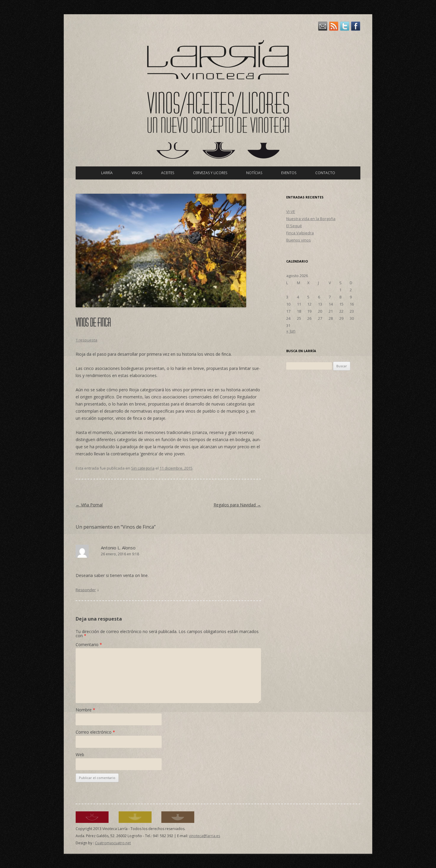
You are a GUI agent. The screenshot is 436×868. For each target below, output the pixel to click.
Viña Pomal (89, 505)
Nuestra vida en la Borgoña (310, 218)
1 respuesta (86, 340)
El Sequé (294, 225)
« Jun (290, 331)
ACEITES (167, 172)
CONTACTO (325, 172)
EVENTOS (288, 172)
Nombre (85, 710)
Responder (86, 589)
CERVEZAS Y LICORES (210, 172)
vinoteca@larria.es (204, 835)
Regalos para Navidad (237, 505)
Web (80, 754)
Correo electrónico (95, 732)
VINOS (137, 172)
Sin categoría (143, 468)
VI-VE (290, 211)
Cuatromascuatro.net (113, 842)
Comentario (89, 644)
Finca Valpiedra (300, 233)
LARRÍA (107, 172)
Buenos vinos (298, 240)
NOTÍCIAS (254, 172)
